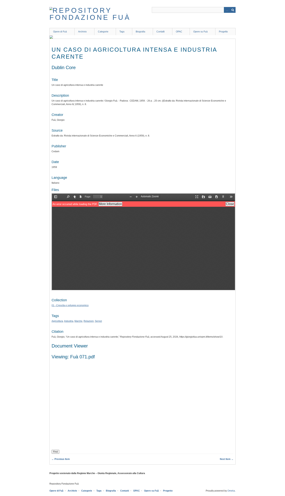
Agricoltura (57, 321)
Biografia (140, 31)
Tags (121, 31)
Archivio (82, 31)
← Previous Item (61, 459)
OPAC (179, 31)
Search (233, 10)
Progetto (223, 31)
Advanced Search (227, 10)
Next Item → (226, 459)
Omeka (231, 490)
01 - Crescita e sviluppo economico (70, 305)
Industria (68, 321)
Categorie (103, 31)
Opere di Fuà (60, 31)
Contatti (160, 31)
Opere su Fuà (200, 31)
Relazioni (89, 321)
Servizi (98, 321)
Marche (78, 321)
